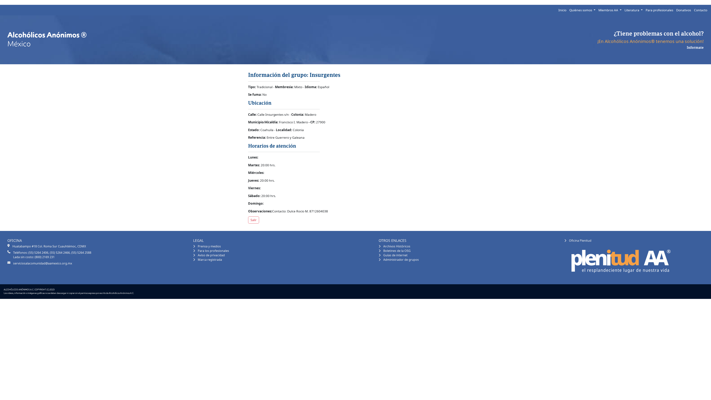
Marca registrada (210, 260)
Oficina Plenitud (580, 241)
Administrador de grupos (401, 260)
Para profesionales (659, 10)
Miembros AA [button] (608, 10)
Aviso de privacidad (211, 255)
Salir (254, 220)
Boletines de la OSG (397, 251)
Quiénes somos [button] (581, 10)
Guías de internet (395, 255)
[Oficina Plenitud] (620, 259)
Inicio (562, 10)
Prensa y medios (209, 246)
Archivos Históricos (396, 246)
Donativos (683, 10)
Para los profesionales (213, 251)
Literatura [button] (632, 10)
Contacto (700, 10)
